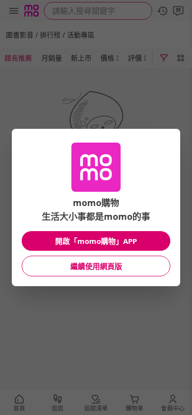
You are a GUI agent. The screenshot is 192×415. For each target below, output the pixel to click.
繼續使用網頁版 (96, 266)
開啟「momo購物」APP (96, 241)
